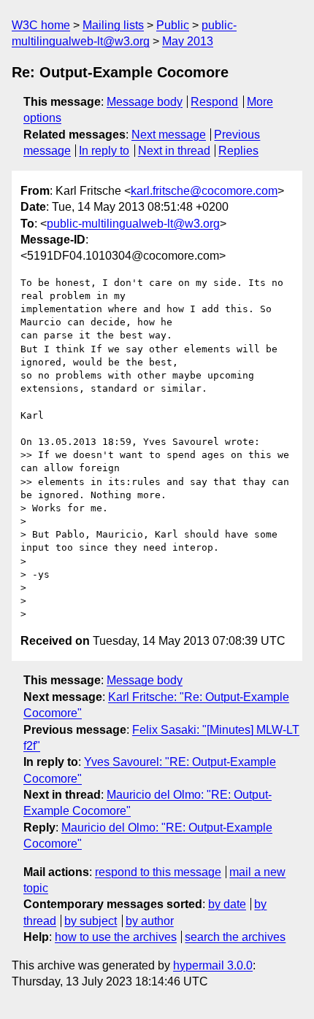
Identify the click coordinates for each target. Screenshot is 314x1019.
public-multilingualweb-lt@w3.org (133, 223)
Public (172, 25)
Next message (168, 134)
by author (150, 921)
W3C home (41, 25)
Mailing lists (113, 25)
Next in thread (174, 150)
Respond (214, 102)
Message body (145, 102)
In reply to (104, 150)
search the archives (235, 937)
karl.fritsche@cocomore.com (204, 191)
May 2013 (187, 41)
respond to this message (158, 872)
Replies (238, 150)
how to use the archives (116, 937)
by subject (90, 921)
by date (227, 904)
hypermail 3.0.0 (213, 965)
